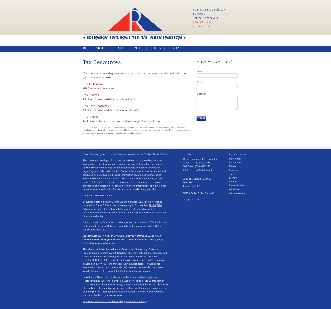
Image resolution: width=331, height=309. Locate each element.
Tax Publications (96, 106)
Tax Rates (90, 117)
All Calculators (237, 193)
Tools (156, 48)
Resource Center (128, 48)
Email (200, 82)
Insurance (234, 170)
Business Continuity (136, 301)
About (101, 48)
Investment (235, 162)
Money (233, 177)
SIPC (159, 205)
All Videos (234, 189)
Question (201, 93)
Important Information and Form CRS (103, 301)
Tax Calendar (93, 84)
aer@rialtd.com (202, 26)
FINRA (152, 205)
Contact (176, 48)
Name (200, 71)
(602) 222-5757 (202, 22)
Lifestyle (233, 181)
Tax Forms (91, 95)
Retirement (235, 158)
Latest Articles (236, 185)
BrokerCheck (160, 154)
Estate (232, 166)
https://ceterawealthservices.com (132, 271)
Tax (231, 174)
